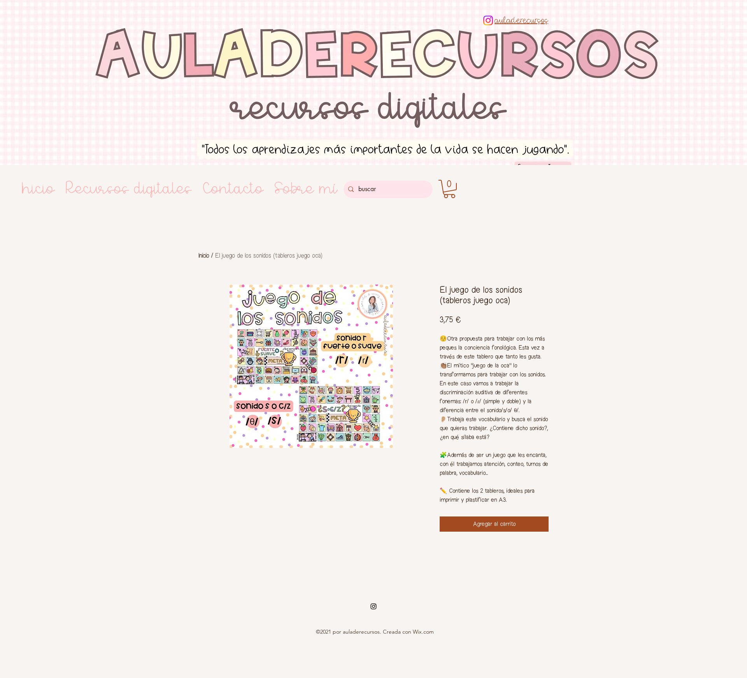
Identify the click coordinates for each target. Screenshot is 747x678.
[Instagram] (488, 20)
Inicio (203, 255)
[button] (449, 189)
